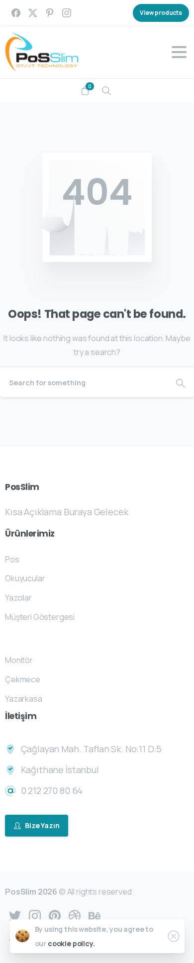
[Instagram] (66, 13)
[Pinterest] (49, 13)
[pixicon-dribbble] (75, 915)
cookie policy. (71, 943)
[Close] (174, 936)
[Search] (106, 91)
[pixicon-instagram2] (35, 915)
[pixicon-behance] (94, 915)
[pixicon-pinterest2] (55, 915)
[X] (32, 13)
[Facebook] (15, 13)
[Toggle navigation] (179, 52)
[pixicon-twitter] (15, 915)
